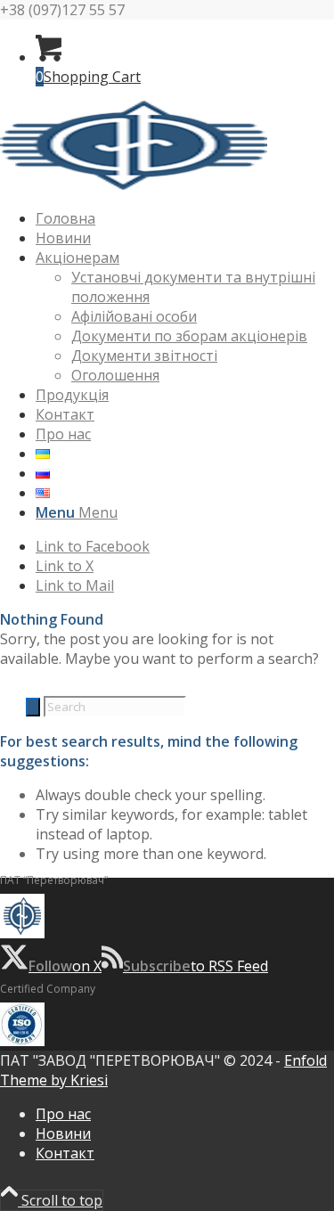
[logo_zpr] (133, 184)
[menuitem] (185, 218)
